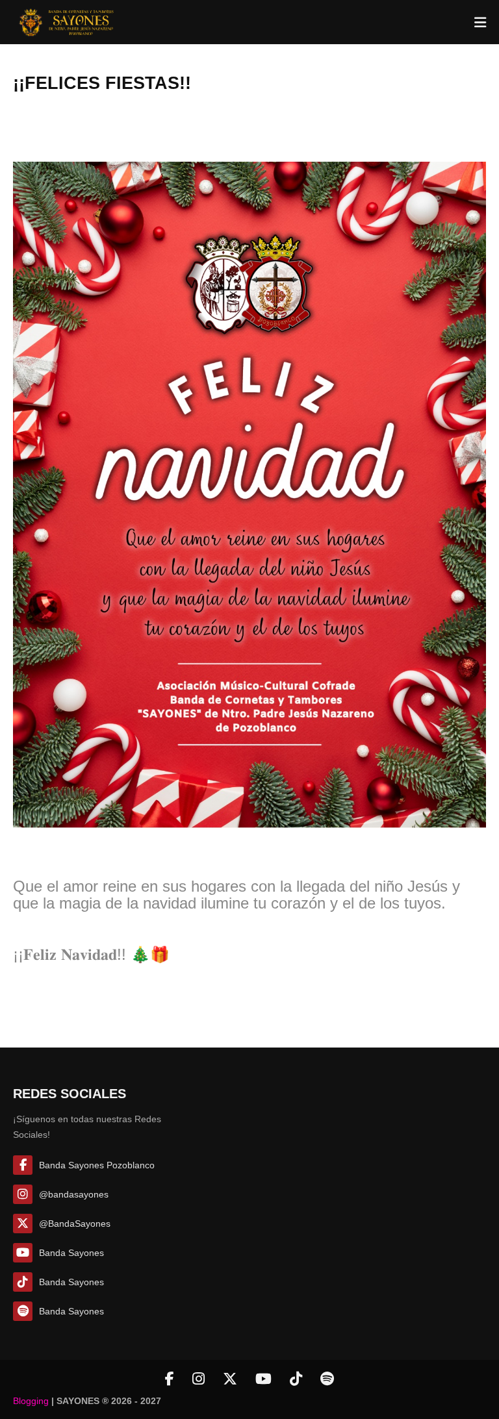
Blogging (31, 1401)
